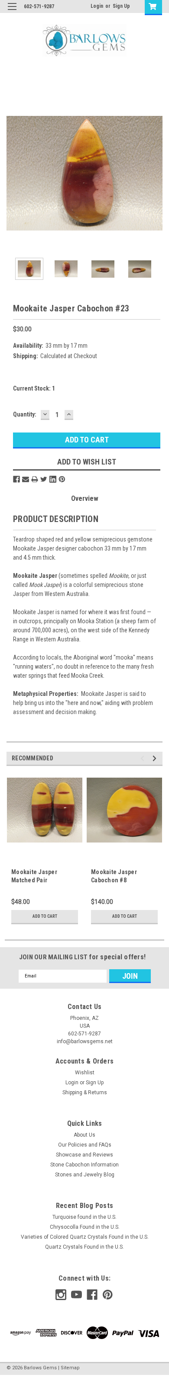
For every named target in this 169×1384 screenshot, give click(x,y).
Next (156, 173)
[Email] (25, 479)
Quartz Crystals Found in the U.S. (84, 1247)
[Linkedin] (52, 479)
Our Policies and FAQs (84, 1145)
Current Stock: (34, 388)
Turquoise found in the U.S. (84, 1217)
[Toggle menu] (12, 12)
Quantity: (24, 414)
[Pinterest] (61, 479)
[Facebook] (16, 479)
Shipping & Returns (84, 1092)
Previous (13, 173)
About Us (84, 1135)
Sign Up (121, 6)
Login (97, 6)
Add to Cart (44, 916)
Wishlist (84, 1073)
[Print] (34, 479)
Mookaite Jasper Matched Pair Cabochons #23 (34, 880)
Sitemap (70, 1368)
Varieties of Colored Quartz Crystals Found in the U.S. (85, 1237)
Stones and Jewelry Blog (84, 1175)
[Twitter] (43, 479)
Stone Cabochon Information (84, 1165)
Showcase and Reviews (84, 1155)
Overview (84, 498)
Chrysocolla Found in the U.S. (85, 1227)
